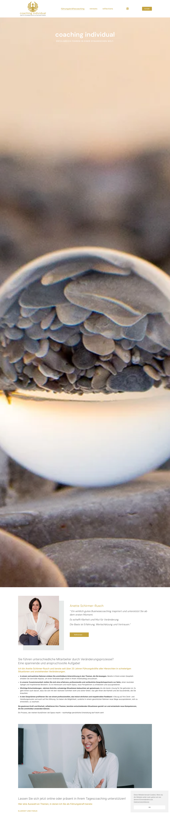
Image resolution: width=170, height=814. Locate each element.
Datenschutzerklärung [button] (141, 802)
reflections (108, 9)
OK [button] (150, 807)
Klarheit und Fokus (27, 811)
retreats (93, 9)
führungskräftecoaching (73, 9)
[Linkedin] (127, 8)
